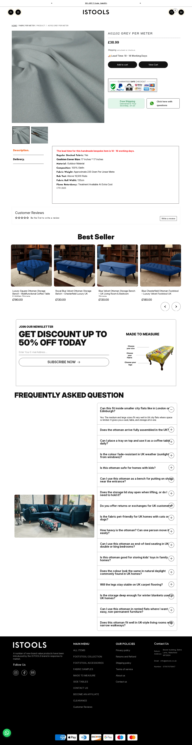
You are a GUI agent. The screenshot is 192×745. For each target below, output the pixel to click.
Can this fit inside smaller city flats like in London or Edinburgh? (134, 410)
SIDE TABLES (80, 681)
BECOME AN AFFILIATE (86, 694)
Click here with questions (164, 103)
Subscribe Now (62, 362)
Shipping (112, 50)
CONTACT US (80, 688)
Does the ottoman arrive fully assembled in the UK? (134, 430)
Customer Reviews (82, 706)
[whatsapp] (7, 733)
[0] (171, 14)
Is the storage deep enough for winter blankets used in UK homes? (136, 597)
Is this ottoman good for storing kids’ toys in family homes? (134, 559)
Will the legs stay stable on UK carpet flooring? (131, 584)
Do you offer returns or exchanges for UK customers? (136, 506)
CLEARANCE (80, 700)
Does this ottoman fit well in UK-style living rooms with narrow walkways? (136, 624)
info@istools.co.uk (169, 661)
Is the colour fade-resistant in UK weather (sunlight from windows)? (134, 456)
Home (14, 26)
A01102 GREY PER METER (58, 26)
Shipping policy (123, 662)
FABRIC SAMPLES (83, 669)
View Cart (153, 64)
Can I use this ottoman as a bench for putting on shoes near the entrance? (136, 480)
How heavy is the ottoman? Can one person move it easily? (134, 532)
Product (41, 26)
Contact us (121, 681)
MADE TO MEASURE (84, 675)
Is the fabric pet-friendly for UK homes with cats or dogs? (134, 518)
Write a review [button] (168, 218)
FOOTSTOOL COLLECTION (87, 656)
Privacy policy (123, 650)
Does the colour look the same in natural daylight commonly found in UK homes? (133, 572)
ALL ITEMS (79, 650)
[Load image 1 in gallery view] (21, 135)
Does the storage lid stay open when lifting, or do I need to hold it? (133, 494)
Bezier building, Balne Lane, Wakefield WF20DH (172, 652)
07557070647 (169, 666)
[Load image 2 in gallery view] (39, 135)
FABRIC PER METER (27, 26)
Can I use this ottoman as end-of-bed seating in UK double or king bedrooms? (134, 545)
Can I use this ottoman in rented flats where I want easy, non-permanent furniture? (134, 610)
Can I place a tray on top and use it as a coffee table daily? (135, 442)
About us (120, 675)
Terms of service (124, 669)
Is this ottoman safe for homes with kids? (128, 468)
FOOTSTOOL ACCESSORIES (88, 662)
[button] (140, 3)
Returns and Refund (126, 656)
